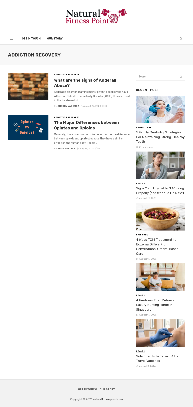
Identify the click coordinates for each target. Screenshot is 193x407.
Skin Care (142, 235)
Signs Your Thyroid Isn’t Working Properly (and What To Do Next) (160, 190)
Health (140, 183)
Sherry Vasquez (68, 106)
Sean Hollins (66, 148)
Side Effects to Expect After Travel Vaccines (158, 358)
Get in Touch (31, 38)
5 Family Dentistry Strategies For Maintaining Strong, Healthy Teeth (160, 136)
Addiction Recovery (67, 75)
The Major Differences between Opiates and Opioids (86, 125)
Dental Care (144, 127)
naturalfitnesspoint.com (108, 399)
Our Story (55, 38)
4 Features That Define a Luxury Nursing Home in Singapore (155, 304)
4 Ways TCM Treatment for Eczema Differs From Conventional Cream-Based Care (157, 246)
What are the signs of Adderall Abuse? (85, 83)
